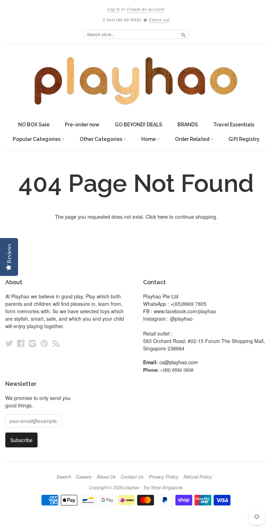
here (163, 216)
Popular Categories (37, 139)
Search (63, 476)
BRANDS (187, 124)
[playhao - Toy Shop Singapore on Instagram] (32, 343)
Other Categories (101, 139)
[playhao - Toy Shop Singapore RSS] (56, 343)
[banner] (136, 80)
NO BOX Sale (34, 124)
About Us (106, 476)
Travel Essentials (233, 124)
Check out (159, 19)
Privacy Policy (163, 476)
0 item (122, 19)
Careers (84, 476)
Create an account (146, 9)
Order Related (192, 139)
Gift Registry (244, 139)
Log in (113, 9)
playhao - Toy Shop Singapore (153, 487)
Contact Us (132, 476)
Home (149, 139)
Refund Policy (197, 476)
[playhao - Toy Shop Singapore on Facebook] (21, 343)
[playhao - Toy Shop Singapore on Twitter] (9, 343)
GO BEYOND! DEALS (138, 124)
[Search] (183, 34)
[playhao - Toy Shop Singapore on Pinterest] (44, 343)
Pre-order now (82, 124)
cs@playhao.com (178, 362)
